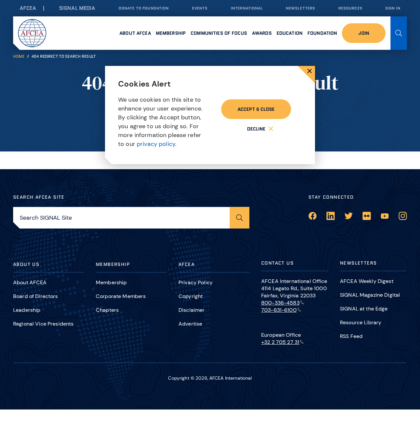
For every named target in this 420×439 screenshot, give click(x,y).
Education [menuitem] (290, 33)
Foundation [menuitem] (322, 33)
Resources (350, 8)
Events (200, 8)
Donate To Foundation (143, 8)
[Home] (32, 33)
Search (398, 33)
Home (19, 56)
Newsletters (300, 8)
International (247, 8)
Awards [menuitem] (262, 33)
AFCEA (28, 8)
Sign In (392, 8)
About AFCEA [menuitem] (135, 33)
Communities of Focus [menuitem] (219, 33)
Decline (256, 129)
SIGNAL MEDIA (77, 8)
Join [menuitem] (363, 33)
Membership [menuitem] (171, 33)
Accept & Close (256, 109)
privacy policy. (157, 144)
